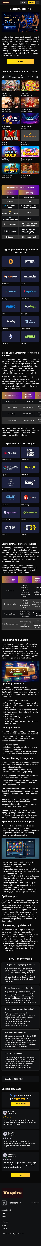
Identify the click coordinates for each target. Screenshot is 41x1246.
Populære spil (5, 76)
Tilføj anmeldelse (20, 1103)
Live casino (14, 76)
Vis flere (20, 1175)
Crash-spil (23, 76)
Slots (33, 77)
